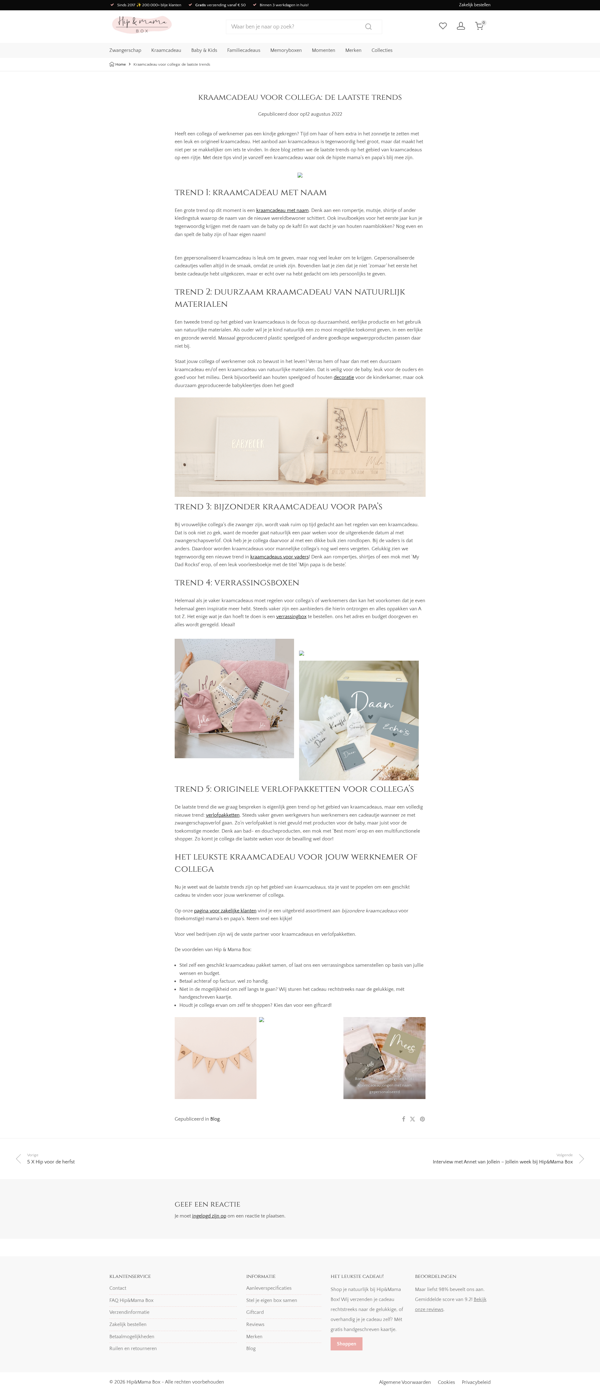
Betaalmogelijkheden (131, 1336)
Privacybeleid (476, 1382)
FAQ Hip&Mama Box (131, 1300)
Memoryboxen (286, 50)
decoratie (344, 377)
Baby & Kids (204, 50)
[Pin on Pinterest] (423, 1119)
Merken (353, 50)
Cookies (446, 1382)
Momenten (323, 50)
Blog (215, 1119)
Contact (117, 1288)
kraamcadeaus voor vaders (279, 557)
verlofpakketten (223, 815)
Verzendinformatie (129, 1312)
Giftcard (255, 1312)
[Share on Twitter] (412, 1119)
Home (120, 64)
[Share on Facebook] (403, 1119)
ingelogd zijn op (209, 1216)
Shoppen (346, 1344)
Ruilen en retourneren (133, 1348)
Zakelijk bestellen (475, 5)
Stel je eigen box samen (271, 1300)
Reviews (255, 1324)
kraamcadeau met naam (282, 210)
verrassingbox (291, 616)
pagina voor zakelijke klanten (225, 911)
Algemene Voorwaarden (405, 1382)
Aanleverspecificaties (269, 1288)
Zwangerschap (125, 50)
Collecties (382, 50)
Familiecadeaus (243, 50)
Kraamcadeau (166, 50)
